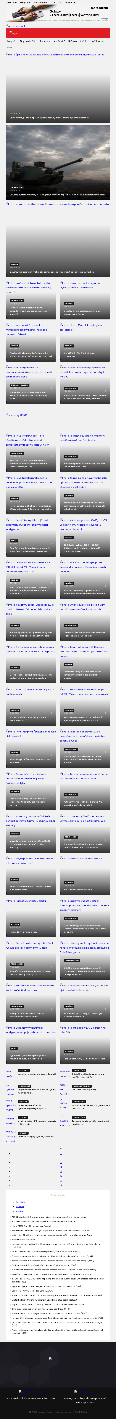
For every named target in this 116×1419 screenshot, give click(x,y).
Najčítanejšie (97, 41)
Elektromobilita (41, 2)
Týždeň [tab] (20, 1206)
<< (61, 1148)
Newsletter (70, 2)
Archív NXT (59, 41)
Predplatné (25, 2)
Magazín (11, 41)
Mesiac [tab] (20, 1211)
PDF (53, 2)
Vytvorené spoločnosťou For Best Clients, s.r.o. (31, 1398)
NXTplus (72, 41)
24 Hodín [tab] (21, 1202)
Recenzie (45, 41)
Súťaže (83, 41)
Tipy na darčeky (28, 41)
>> (61, 1185)
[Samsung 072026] (58, 418)
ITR (60, 2)
